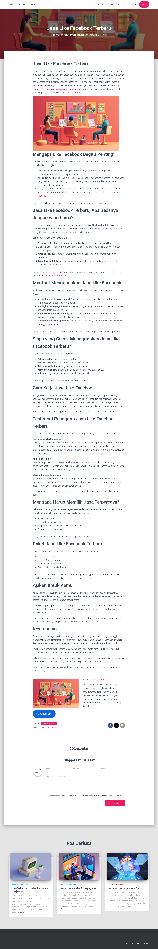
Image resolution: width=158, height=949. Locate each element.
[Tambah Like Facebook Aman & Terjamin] (30, 866)
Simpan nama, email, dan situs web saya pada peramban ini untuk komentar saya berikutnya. (85, 796)
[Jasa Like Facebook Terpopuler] (79, 866)
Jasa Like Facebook (70, 92)
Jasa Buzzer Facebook (47, 728)
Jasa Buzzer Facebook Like (124, 888)
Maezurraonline (106, 679)
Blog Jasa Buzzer (118, 4)
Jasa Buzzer (103, 4)
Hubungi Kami (44, 713)
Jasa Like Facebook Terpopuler (78, 888)
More (144, 4)
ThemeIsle (145, 943)
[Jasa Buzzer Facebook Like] (127, 866)
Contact (132, 4)
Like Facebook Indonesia (56, 275)
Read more (22, 912)
